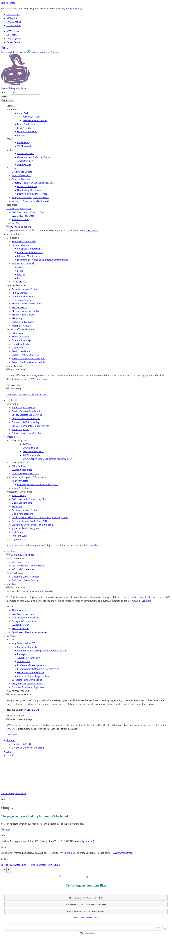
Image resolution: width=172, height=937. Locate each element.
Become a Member (21, 245)
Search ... (5, 92)
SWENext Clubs (30, 447)
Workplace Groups (21, 325)
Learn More (92, 230)
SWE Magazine (13, 21)
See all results (7, 100)
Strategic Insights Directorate (32, 193)
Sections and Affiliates (23, 321)
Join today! (42, 379)
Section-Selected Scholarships (27, 411)
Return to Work (19, 535)
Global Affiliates (20, 347)
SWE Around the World (23, 263)
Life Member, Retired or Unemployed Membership (42, 259)
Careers (21, 135)
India (19, 278)
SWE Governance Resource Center (29, 212)
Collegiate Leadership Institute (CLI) (29, 521)
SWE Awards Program (23, 614)
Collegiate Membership (29, 248)
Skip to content (8, 2)
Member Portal (19, 307)
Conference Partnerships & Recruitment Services (42, 650)
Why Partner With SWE (23, 643)
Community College (22, 340)
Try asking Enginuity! (72, 8)
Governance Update (22, 171)
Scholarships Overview (23, 407)
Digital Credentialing (22, 502)
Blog (25, 160)
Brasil (20, 270)
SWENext (27, 444)
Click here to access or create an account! (27, 394)
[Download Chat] (165, 927)
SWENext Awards (31, 455)
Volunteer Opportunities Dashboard (30, 201)
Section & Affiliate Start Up (25, 354)
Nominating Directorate (29, 190)
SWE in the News (25, 153)
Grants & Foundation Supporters (28, 687)
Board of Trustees (21, 179)
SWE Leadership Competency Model (30, 499)
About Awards (19, 610)
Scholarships (23, 661)
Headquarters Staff (27, 131)
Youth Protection (20, 219)
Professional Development (30, 665)
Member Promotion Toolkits (26, 311)
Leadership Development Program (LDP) (32, 524)
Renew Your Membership (24, 241)
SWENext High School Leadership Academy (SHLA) (48, 458)
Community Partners (22, 296)
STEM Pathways (20, 466)
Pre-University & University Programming (38, 668)
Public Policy (23, 142)
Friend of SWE (19, 281)
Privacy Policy (24, 127)
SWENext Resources (22, 469)
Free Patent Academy (22, 300)
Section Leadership (21, 351)
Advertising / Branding (28, 657)
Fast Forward (18, 532)
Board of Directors (21, 175)
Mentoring (17, 318)
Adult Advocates (20, 480)
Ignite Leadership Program (25, 528)
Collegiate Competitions (24, 621)
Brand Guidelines (26, 124)
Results (5, 97)
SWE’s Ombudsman (123, 852)
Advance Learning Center (24, 289)
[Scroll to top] (3, 870)
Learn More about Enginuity (86, 917)
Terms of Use (90, 933)
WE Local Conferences (23, 569)
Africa (20, 267)
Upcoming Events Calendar (25, 576)
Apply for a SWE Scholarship (26, 418)
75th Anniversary (31, 116)
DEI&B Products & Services (30, 672)
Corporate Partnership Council (27, 679)
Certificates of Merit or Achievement (30, 632)
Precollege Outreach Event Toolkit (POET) (37, 484)
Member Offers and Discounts (27, 303)
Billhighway (17, 332)
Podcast (34, 157)
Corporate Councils (27, 646)
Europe (21, 274)
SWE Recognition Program (25, 617)
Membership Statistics (23, 314)
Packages (22, 654)
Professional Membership (30, 252)
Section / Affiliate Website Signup (28, 358)
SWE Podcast (13, 14)
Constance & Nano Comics (25, 473)
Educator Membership (28, 256)
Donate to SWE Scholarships (26, 422)
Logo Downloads (20, 344)
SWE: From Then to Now (35, 120)
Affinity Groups (19, 292)
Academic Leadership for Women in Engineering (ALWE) (40, 517)
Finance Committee (27, 186)
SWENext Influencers (33, 451)
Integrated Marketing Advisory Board (30, 197)
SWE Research (24, 146)
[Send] (158, 927)
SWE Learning (19, 495)
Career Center (13, 25)
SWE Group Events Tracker (25, 580)
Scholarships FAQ (20, 429)
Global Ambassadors (22, 513)
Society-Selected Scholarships (27, 414)
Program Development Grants (27, 683)
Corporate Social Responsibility (33, 676)
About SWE (22, 113)
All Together (12, 18)
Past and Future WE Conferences (28, 565)
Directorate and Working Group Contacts (33, 182)
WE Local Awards (20, 628)
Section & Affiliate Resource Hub (28, 362)
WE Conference (19, 562)
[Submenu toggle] (13, 106)
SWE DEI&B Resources (23, 215)
